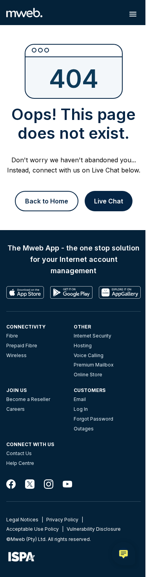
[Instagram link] (48, 484)
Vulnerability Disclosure (94, 529)
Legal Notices (22, 520)
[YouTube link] (67, 484)
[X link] (29, 484)
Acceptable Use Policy (32, 529)
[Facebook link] (11, 484)
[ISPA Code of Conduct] (73, 556)
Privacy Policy (62, 520)
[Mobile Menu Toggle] (133, 14)
